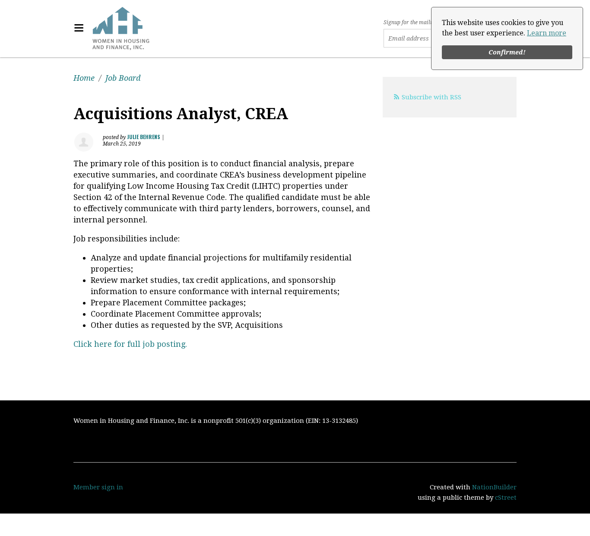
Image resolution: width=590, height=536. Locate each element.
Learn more (546, 33)
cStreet (506, 497)
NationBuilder (494, 487)
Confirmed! (507, 52)
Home (84, 77)
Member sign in (98, 487)
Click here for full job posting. (130, 344)
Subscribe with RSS (431, 97)
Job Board (122, 77)
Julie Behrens (143, 136)
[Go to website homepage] (120, 28)
